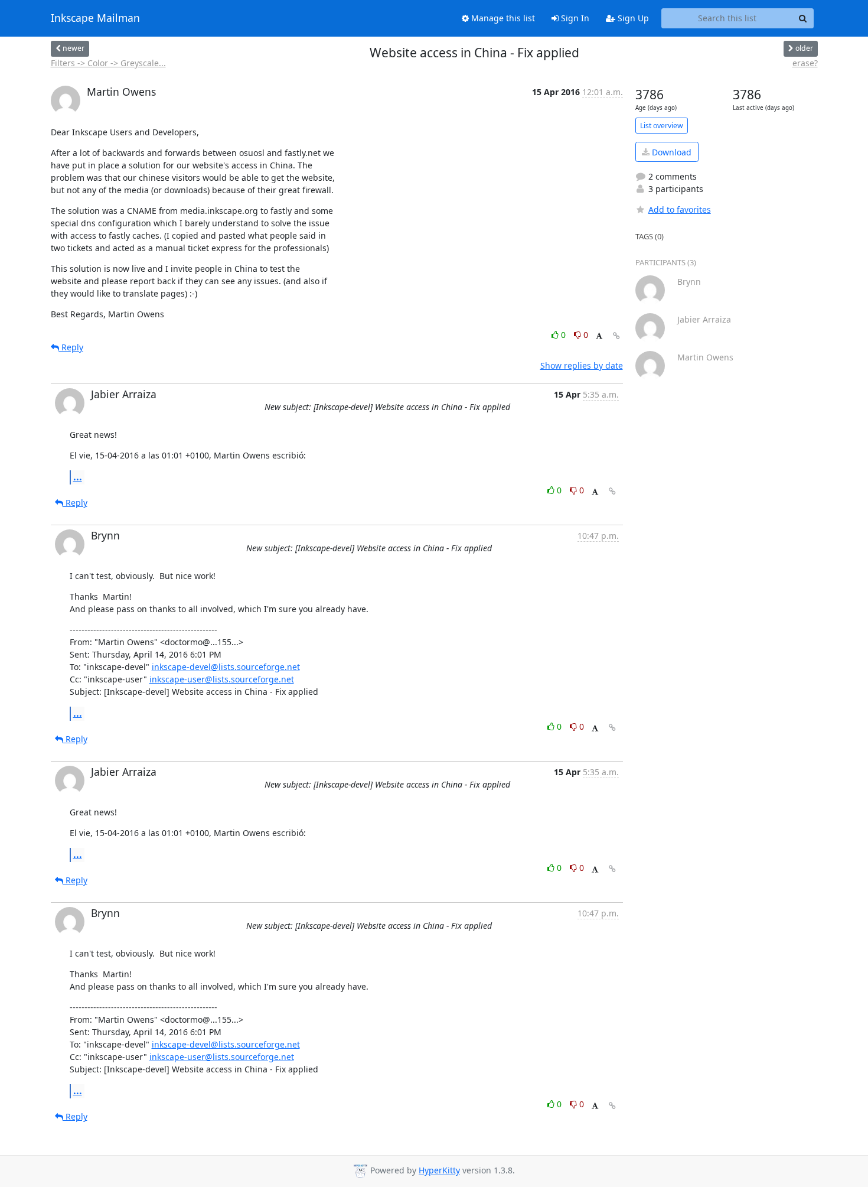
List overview (661, 126)
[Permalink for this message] (616, 336)
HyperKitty (439, 1170)
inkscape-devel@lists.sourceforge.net (226, 666)
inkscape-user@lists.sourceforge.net (221, 679)
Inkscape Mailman (95, 18)
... (77, 476)
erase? (805, 63)
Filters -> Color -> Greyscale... (108, 63)
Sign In (574, 18)
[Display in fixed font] (599, 336)
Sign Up (632, 18)
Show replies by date (581, 365)
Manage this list (502, 18)
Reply (71, 347)
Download (670, 152)
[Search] (803, 18)
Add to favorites (679, 209)
